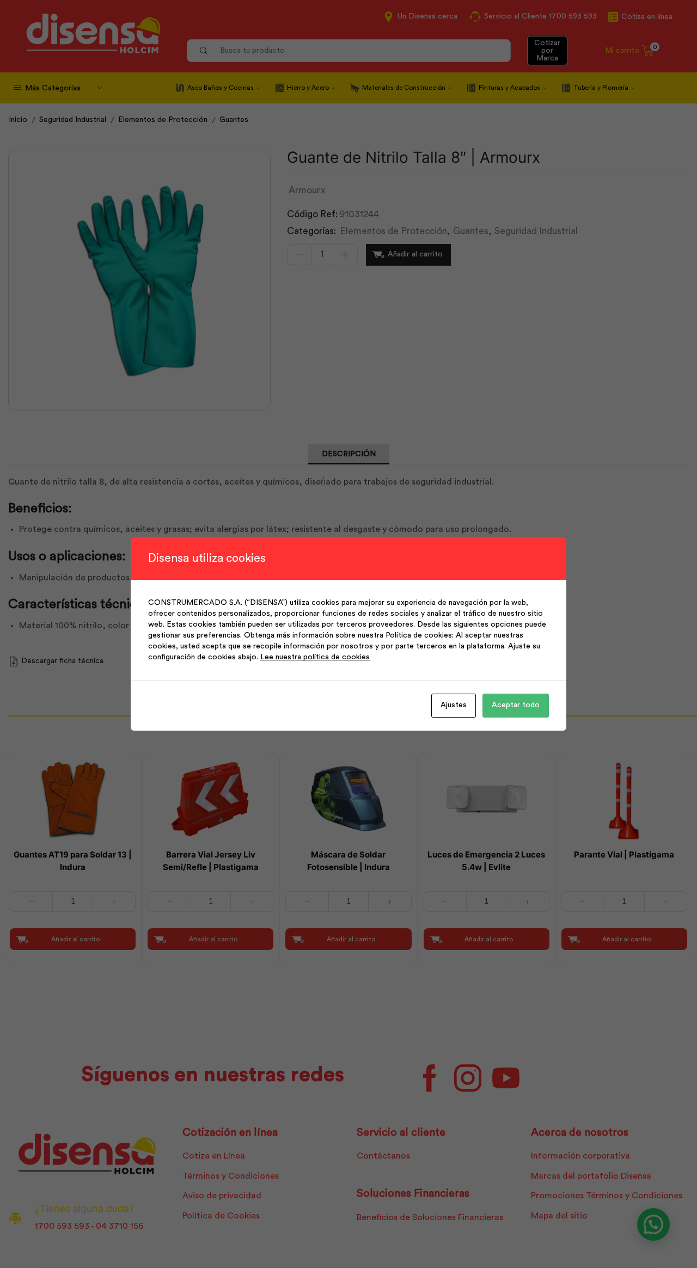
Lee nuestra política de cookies (315, 657)
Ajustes (454, 705)
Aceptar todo (516, 705)
